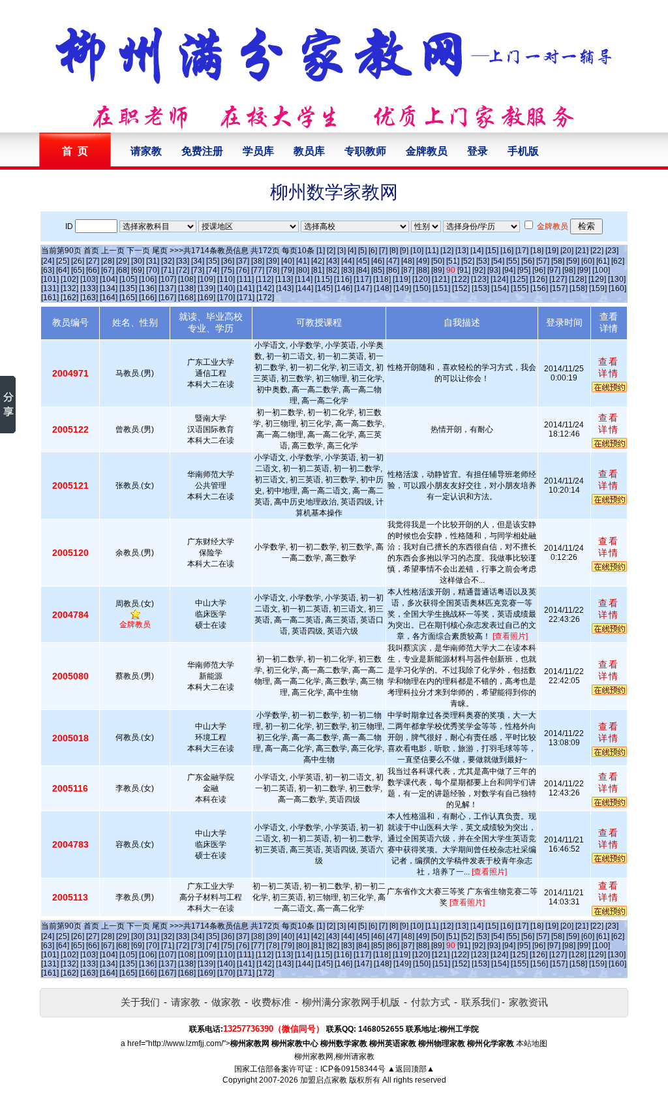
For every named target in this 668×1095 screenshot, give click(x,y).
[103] (89, 279)
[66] (92, 270)
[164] (108, 297)
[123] (480, 279)
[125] (519, 279)
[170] (226, 297)
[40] (287, 261)
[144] (304, 288)
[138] (187, 288)
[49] (422, 261)
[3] (341, 250)
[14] (476, 250)
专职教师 (365, 151)
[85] (377, 270)
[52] (467, 261)
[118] (382, 279)
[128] (577, 279)
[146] (343, 288)
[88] (422, 270)
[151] (441, 288)
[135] (128, 288)
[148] (382, 288)
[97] (553, 270)
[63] (47, 270)
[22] (596, 250)
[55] (512, 261)
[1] (320, 250)
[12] (446, 250)
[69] (137, 270)
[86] (392, 270)
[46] (377, 261)
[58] (557, 261)
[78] (272, 270)
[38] (257, 261)
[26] (77, 261)
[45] (362, 261)
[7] (383, 250)
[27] (92, 261)
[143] (285, 288)
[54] (497, 261)
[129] (597, 279)
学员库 (258, 151)
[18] (536, 250)
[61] (602, 261)
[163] (89, 297)
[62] (617, 261)
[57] (542, 261)
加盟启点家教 (323, 1080)
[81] (317, 270)
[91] (463, 270)
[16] (506, 250)
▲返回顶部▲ (410, 1068)
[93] (493, 270)
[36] (227, 261)
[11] (431, 250)
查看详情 (608, 367)
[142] (265, 288)
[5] (362, 250)
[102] (69, 279)
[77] (257, 270)
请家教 (146, 151)
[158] (578, 288)
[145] (324, 288)
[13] (461, 250)
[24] (47, 261)
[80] (302, 270)
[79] (287, 270)
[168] (187, 297)
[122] (460, 279)
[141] (245, 288)
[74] (212, 270)
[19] (551, 250)
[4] (352, 250)
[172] (265, 297)
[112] (264, 279)
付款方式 (430, 1002)
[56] (527, 261)
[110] (226, 279)
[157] (559, 288)
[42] (317, 261)
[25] (62, 261)
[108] (187, 279)
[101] (50, 279)
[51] (452, 261)
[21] (581, 250)
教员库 (309, 151)
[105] (128, 279)
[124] (499, 279)
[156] (539, 288)
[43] (332, 261)
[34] (197, 261)
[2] (331, 250)
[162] (69, 297)
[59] (572, 261)
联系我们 (480, 1002)
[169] (206, 297)
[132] (69, 288)
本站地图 (531, 1043)
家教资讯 (528, 1002)
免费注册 (202, 151)
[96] (538, 270)
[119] (401, 279)
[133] (89, 288)
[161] (50, 297)
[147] (363, 288)
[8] (393, 250)
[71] (167, 270)
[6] (373, 250)
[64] (62, 270)
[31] (152, 261)
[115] (323, 279)
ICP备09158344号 (353, 1068)
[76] (242, 270)
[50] (437, 261)
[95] (523, 270)
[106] (148, 279)
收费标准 (271, 1002)
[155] (519, 288)
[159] (598, 288)
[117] (362, 279)
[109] (206, 279)
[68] (122, 270)
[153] (480, 288)
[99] (583, 270)
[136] (148, 288)
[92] (478, 270)
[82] (332, 270)
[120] (421, 279)
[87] (407, 270)
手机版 (523, 151)
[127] (558, 279)
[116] (343, 279)
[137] (167, 288)
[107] (167, 279)
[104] (108, 279)
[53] (482, 261)
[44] (347, 261)
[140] (226, 288)
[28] (107, 261)
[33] (182, 261)
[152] (461, 288)
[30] (137, 261)
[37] (242, 261)
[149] (402, 288)
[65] (77, 270)
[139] (206, 288)
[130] (617, 279)
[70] (152, 270)
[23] (611, 250)
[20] (566, 250)
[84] (362, 270)
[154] (500, 288)
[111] (245, 279)
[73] (197, 270)
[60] (587, 261)
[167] (167, 297)
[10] (416, 250)
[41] (302, 261)
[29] (122, 261)
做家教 (226, 1002)
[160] (617, 288)
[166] (148, 297)
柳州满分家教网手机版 (351, 1002)
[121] (440, 279)
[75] (227, 270)
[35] (212, 261)
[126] (538, 279)
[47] (392, 261)
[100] (601, 270)
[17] (521, 250)
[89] (437, 270)
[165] (128, 297)
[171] (245, 297)
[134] (108, 288)
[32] (167, 261)
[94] (508, 270)
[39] (272, 261)
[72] (182, 270)
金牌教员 (427, 151)
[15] (491, 250)
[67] (107, 270)
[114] (303, 279)
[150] (422, 288)
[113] (284, 279)
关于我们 (140, 1002)
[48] (407, 261)
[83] (347, 270)
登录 (477, 151)
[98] (568, 270)
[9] (404, 250)
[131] (50, 288)
